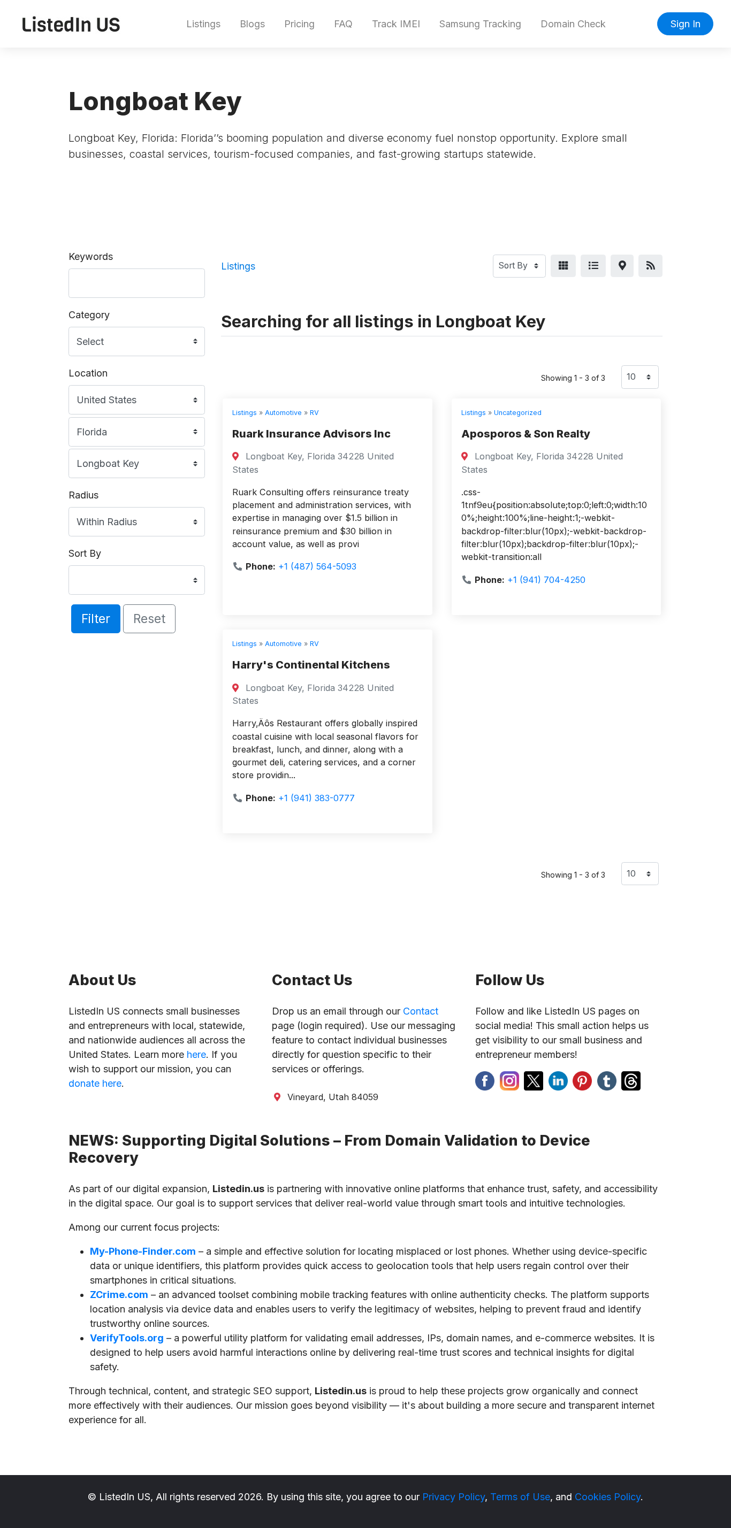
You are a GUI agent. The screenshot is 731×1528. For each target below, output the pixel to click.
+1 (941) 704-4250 (546, 579)
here (196, 1054)
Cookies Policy (608, 1496)
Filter (95, 618)
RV (314, 413)
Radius (83, 495)
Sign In (685, 23)
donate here (94, 1083)
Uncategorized (518, 413)
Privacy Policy (453, 1496)
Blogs (252, 23)
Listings (203, 23)
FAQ (343, 23)
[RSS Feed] (650, 266)
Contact (420, 1011)
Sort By (84, 553)
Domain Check (573, 23)
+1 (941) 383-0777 (316, 798)
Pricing (299, 23)
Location (88, 373)
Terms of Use (520, 1496)
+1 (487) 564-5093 (317, 566)
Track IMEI (396, 23)
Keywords (90, 256)
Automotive (283, 413)
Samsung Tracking (480, 23)
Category (89, 314)
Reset (149, 618)
